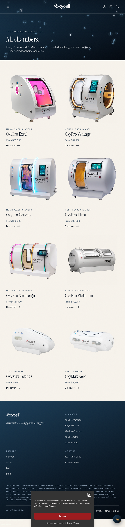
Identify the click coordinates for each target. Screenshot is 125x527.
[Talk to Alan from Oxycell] (117, 519)
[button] (89, 494)
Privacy (68, 523)
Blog (8, 473)
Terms (76, 523)
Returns (115, 511)
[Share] (14, 521)
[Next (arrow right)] (8, 525)
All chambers (71, 442)
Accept (63, 516)
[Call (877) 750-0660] (117, 6)
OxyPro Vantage (73, 420)
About (9, 462)
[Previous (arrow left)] (2, 525)
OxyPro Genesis (73, 431)
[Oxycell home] (62, 6)
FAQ (8, 468)
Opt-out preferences (55, 523)
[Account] (104, 6)
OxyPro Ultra (71, 437)
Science (10, 456)
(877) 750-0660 (73, 456)
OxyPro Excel (72, 425)
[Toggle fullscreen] (8, 521)
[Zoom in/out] (2, 521)
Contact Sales (72, 462)
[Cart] (110, 6)
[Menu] (8, 7)
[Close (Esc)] (20, 521)
